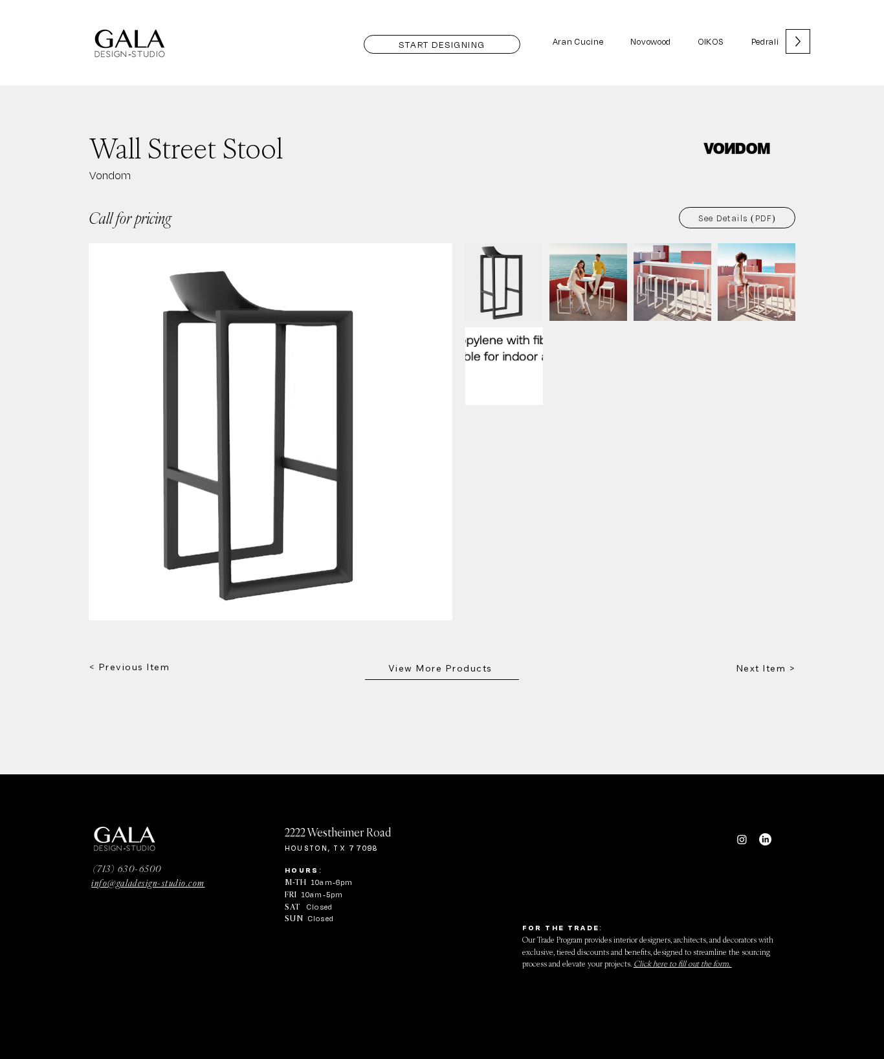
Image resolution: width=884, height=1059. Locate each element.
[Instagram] (742, 839)
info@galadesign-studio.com (147, 883)
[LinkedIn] (765, 839)
